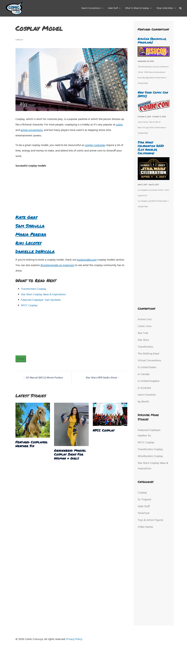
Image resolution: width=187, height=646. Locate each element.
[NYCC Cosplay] (110, 414)
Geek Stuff (113, 8)
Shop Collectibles (165, 8)
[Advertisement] (71, 192)
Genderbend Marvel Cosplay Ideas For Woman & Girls (70, 454)
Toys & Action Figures (150, 520)
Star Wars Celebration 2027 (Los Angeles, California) (151, 147)
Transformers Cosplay (33, 289)
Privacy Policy (74, 639)
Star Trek (143, 333)
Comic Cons (144, 326)
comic (119, 125)
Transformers (145, 347)
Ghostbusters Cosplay (150, 456)
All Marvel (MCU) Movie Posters (44, 378)
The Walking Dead (148, 354)
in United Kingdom (148, 381)
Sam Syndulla (29, 225)
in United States (147, 367)
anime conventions (32, 130)
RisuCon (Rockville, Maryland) (152, 40)
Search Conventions (90, 8)
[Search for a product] (180, 8)
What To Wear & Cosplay (137, 8)
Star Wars (143, 340)
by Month (143, 402)
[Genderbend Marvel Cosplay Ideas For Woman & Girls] (71, 424)
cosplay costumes (95, 145)
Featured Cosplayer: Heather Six (31, 444)
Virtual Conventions (149, 360)
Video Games (145, 527)
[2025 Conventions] (14, 8)
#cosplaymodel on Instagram (57, 265)
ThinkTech (144, 513)
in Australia (144, 388)
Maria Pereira (30, 234)
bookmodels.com (87, 260)
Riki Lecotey (28, 243)
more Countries (147, 395)
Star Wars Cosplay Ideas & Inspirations (43, 294)
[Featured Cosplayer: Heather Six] (32, 420)
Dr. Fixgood (144, 499)
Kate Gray (26, 217)
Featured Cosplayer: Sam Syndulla (41, 300)
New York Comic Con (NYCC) (153, 94)
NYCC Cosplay (29, 305)
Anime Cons (145, 319)
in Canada (143, 374)
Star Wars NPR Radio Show (101, 378)
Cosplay (19, 40)
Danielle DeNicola (35, 251)
